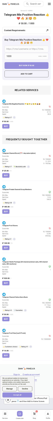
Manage (9, 389)
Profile (48, 418)
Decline (25, 389)
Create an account (31, 374)
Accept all (17, 395)
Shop (35, 415)
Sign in (16, 374)
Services (5, 418)
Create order (20, 418)
